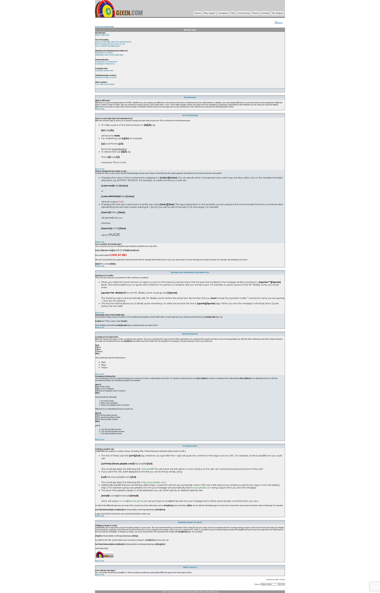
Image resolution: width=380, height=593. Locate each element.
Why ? (210, 13)
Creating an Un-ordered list (106, 62)
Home (197, 13)
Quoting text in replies (104, 53)
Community (243, 13)
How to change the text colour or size (110, 44)
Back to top (99, 109)
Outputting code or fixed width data (109, 55)
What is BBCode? (102, 35)
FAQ (232, 13)
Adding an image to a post (105, 77)
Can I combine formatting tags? (107, 46)
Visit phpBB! (147, 469)
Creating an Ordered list (105, 64)
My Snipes (277, 13)
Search (280, 23)
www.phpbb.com (202, 487)
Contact (265, 13)
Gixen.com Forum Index (104, 27)
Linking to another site (104, 71)
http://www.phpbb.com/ (153, 482)
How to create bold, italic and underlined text (113, 42)
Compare (223, 13)
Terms (255, 13)
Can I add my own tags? (105, 84)
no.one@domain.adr (129, 501)
